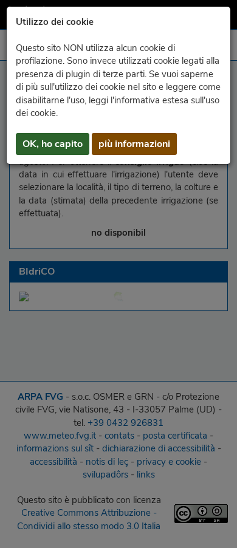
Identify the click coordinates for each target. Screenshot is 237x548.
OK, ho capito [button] (52, 144)
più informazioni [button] (134, 144)
